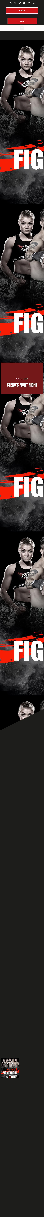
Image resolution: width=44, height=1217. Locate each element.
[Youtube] (24, 3)
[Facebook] (10, 3)
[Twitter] (20, 3)
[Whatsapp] (29, 3)
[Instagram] (15, 3)
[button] (22, 28)
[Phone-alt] (34, 3)
